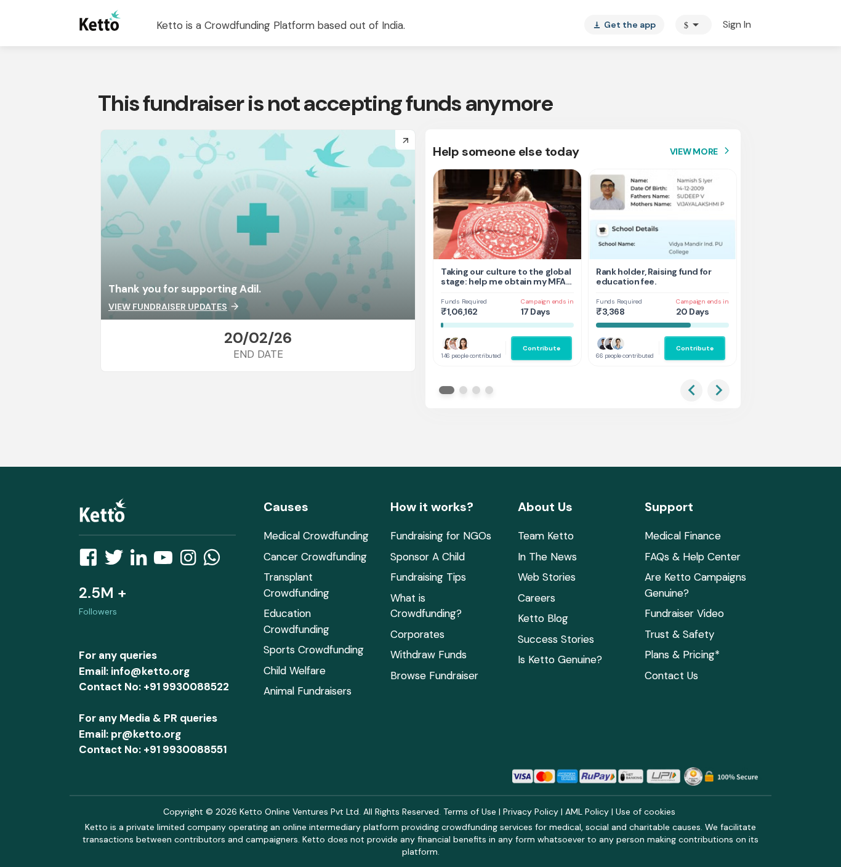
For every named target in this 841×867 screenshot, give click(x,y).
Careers (536, 598)
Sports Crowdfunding (314, 649)
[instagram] (192, 561)
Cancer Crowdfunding (315, 556)
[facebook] (92, 561)
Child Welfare (295, 670)
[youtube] (167, 561)
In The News (547, 556)
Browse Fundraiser (434, 675)
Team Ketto (546, 535)
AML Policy (587, 811)
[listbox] (624, 24)
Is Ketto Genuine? (560, 659)
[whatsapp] (215, 561)
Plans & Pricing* (682, 654)
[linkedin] (142, 561)
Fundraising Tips (428, 577)
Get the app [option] (624, 24)
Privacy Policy (531, 811)
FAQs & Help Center (693, 556)
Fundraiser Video (684, 613)
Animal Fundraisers (308, 691)
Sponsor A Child (427, 556)
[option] (693, 24)
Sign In (737, 24)
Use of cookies (645, 811)
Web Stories (547, 577)
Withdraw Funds (428, 654)
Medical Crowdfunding (316, 535)
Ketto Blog (543, 618)
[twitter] (118, 561)
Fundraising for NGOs (440, 535)
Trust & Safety (679, 634)
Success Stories (556, 639)
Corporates (417, 634)
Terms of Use (470, 811)
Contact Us (671, 675)
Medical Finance (683, 535)
